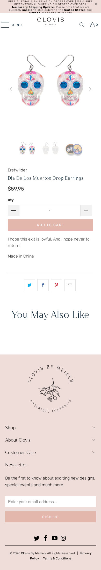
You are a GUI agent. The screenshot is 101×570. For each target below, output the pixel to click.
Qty (11, 200)
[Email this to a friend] (70, 285)
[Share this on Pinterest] (56, 285)
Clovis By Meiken (33, 553)
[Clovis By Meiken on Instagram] (64, 538)
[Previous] (12, 89)
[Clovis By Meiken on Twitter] (37, 538)
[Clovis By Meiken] (50, 21)
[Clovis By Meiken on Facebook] (46, 538)
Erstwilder (17, 170)
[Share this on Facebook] (42, 285)
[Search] (82, 25)
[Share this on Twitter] (29, 285)
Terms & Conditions (57, 558)
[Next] (89, 89)
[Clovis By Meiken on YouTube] (55, 538)
